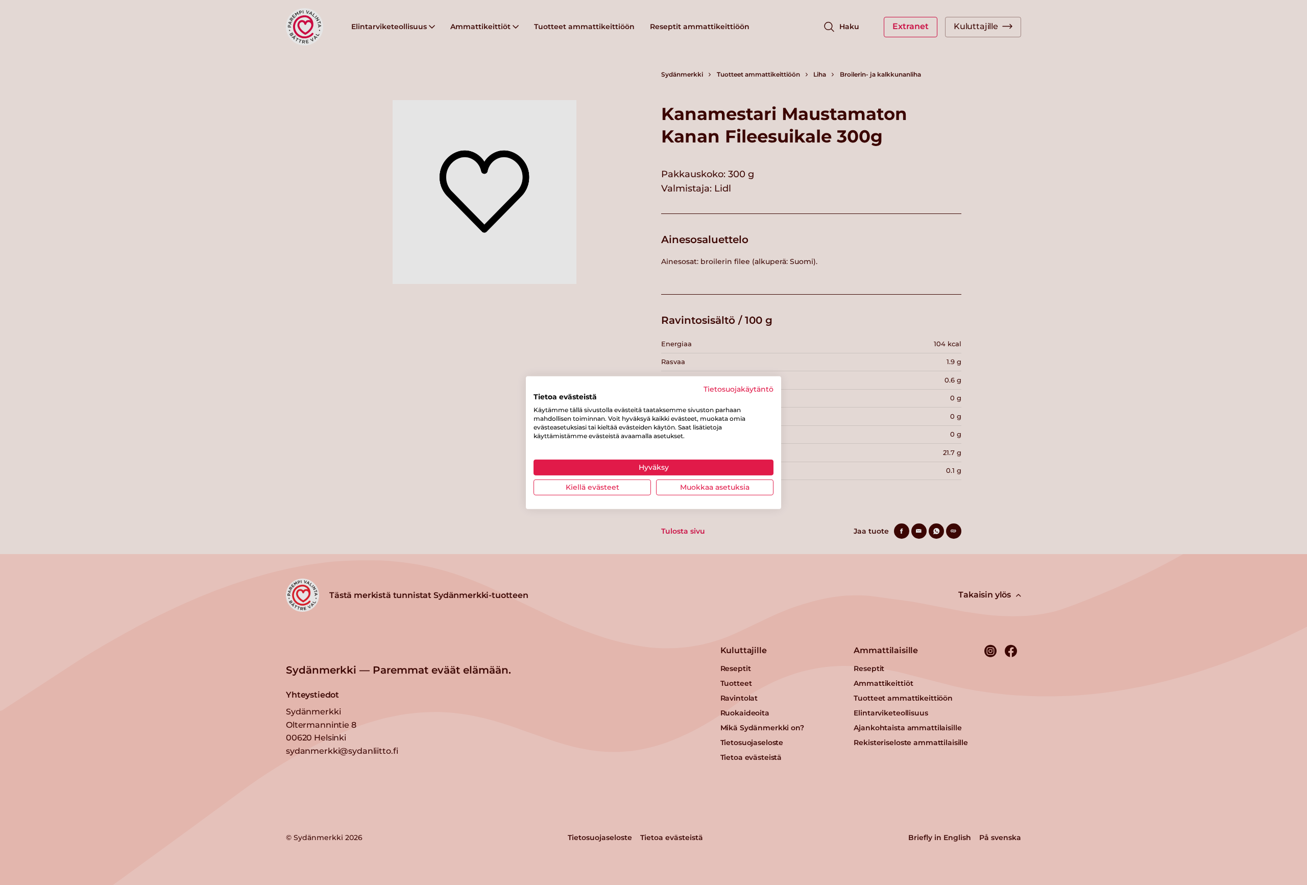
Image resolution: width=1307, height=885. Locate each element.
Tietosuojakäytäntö (738, 389)
